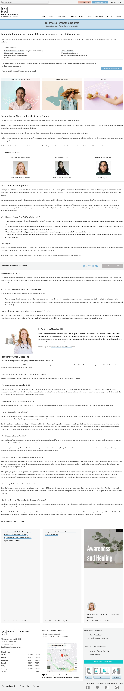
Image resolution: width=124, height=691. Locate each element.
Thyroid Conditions (67, 51)
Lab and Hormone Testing (95, 16)
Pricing (109, 16)
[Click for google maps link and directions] (62, 657)
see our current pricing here (93, 318)
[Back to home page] (15, 632)
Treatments (62, 16)
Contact (118, 16)
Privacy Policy (25, 686)
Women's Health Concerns (69, 53)
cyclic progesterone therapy (11, 66)
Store (43, 16)
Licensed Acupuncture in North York (24, 71)
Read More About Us (96, 635)
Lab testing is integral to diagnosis (12, 278)
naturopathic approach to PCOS (61, 347)
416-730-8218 (11, 642)
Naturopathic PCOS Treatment (14, 51)
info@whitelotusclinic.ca (13, 647)
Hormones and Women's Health (20, 79)
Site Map (36, 686)
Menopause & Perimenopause (14, 53)
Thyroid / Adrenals (62, 79)
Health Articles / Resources (99, 638)
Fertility (6, 57)
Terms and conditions (9, 686)
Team (51, 16)
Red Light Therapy (77, 16)
